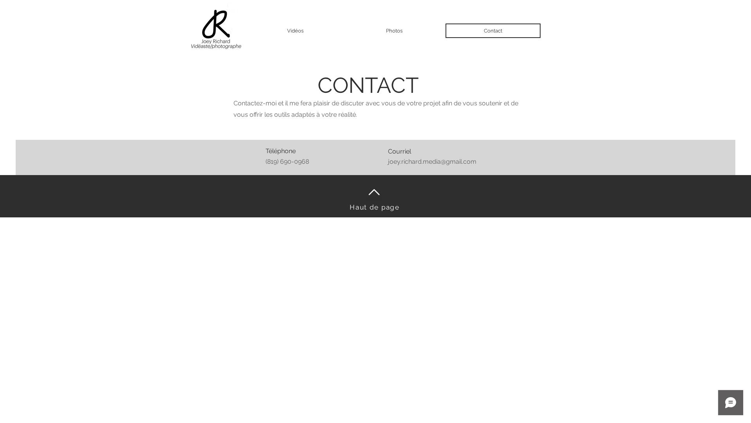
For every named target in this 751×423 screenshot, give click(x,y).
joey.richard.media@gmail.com (432, 161)
